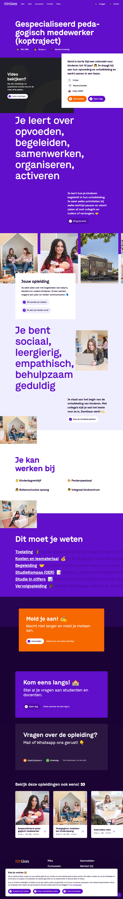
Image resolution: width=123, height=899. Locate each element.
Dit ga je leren (79, 221)
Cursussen (39, 4)
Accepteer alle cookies (20, 891)
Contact (50, 4)
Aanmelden (78, 99)
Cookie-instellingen (73, 891)
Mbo (23, 4)
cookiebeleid (77, 885)
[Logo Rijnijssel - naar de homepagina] (10, 4)
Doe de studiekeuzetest (84, 419)
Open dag (98, 99)
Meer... (58, 4)
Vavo (30, 4)
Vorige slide (5, 258)
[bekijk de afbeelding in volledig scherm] (19, 258)
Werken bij (86, 866)
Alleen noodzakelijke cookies (47, 891)
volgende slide (117, 258)
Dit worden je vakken (37, 302)
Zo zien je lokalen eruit (37, 310)
